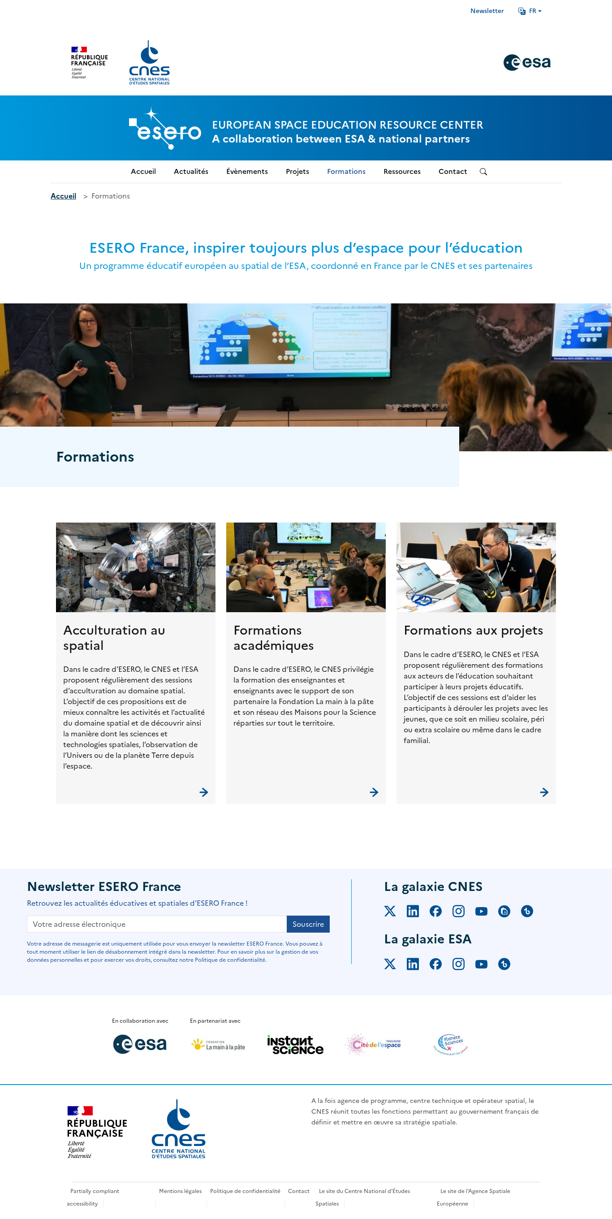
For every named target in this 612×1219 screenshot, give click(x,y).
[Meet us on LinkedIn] (418, 913)
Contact (299, 1191)
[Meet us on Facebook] (441, 913)
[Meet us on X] (395, 913)
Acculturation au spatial (114, 638)
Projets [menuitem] (297, 171)
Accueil (63, 195)
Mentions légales (180, 1191)
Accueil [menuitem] (143, 171)
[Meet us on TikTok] (532, 913)
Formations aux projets (473, 630)
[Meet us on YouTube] (486, 913)
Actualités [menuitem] (191, 171)
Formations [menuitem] (346, 171)
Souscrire (308, 924)
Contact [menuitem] (453, 171)
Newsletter (487, 11)
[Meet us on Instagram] (464, 913)
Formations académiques (273, 638)
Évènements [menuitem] (247, 171)
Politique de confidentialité (245, 1191)
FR (532, 11)
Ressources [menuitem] (402, 171)
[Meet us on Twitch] (509, 913)
